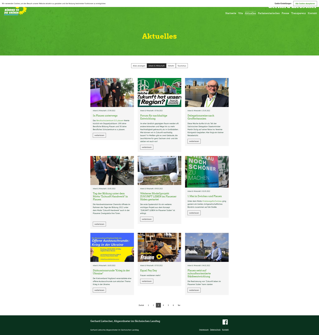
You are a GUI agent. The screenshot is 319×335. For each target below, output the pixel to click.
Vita (240, 13)
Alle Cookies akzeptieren (305, 3)
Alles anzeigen (139, 65)
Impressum (204, 329)
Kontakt (312, 13)
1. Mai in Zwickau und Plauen (205, 196)
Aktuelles (250, 13)
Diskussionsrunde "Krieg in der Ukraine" (111, 272)
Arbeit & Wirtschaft (157, 65)
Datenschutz (215, 329)
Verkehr (171, 65)
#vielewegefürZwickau (212, 201)
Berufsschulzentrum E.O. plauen (109, 120)
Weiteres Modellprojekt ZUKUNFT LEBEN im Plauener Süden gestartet (158, 196)
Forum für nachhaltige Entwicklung (153, 117)
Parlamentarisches (269, 13)
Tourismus (181, 65)
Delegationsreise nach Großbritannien (201, 117)
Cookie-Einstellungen (283, 3)
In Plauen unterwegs (105, 115)
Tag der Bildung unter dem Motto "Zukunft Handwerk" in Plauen (110, 196)
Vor (179, 305)
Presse (285, 13)
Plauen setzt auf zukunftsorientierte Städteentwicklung (199, 273)
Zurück (141, 305)
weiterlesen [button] (99, 135)
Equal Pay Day (148, 270)
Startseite (230, 13)
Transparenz (298, 13)
